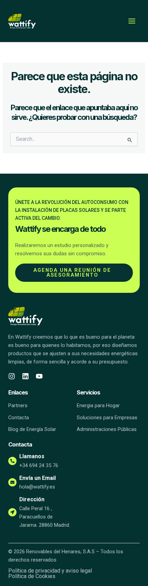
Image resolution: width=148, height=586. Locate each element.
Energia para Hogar (98, 405)
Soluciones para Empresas (107, 417)
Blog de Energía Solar (32, 429)
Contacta (18, 417)
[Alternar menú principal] (132, 21)
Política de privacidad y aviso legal (50, 571)
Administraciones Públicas (107, 429)
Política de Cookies (31, 576)
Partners (18, 405)
